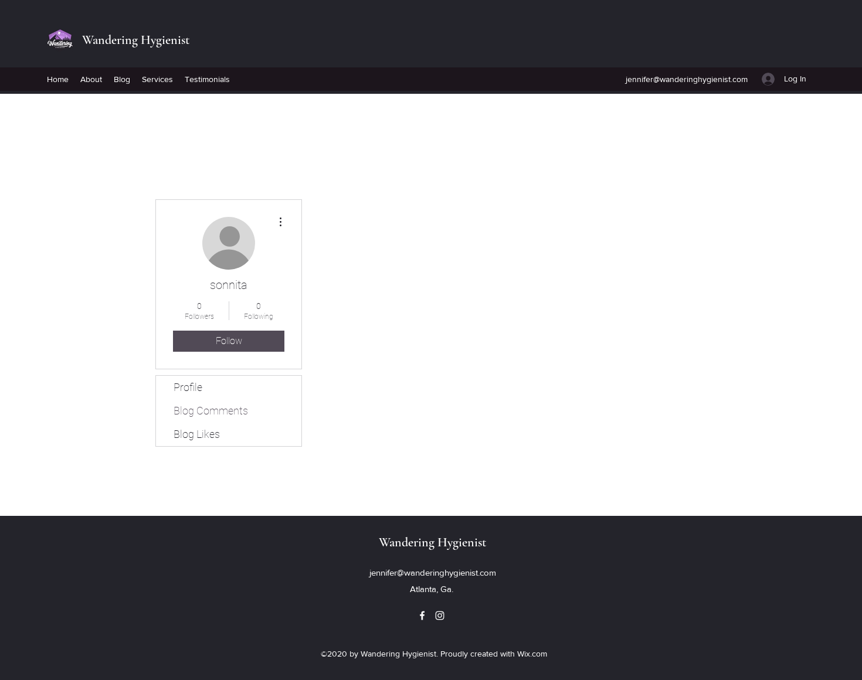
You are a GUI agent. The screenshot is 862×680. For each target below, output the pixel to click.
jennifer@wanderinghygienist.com (687, 79)
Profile (188, 387)
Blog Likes (197, 434)
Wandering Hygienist (135, 39)
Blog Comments (211, 410)
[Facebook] (422, 615)
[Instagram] (440, 615)
